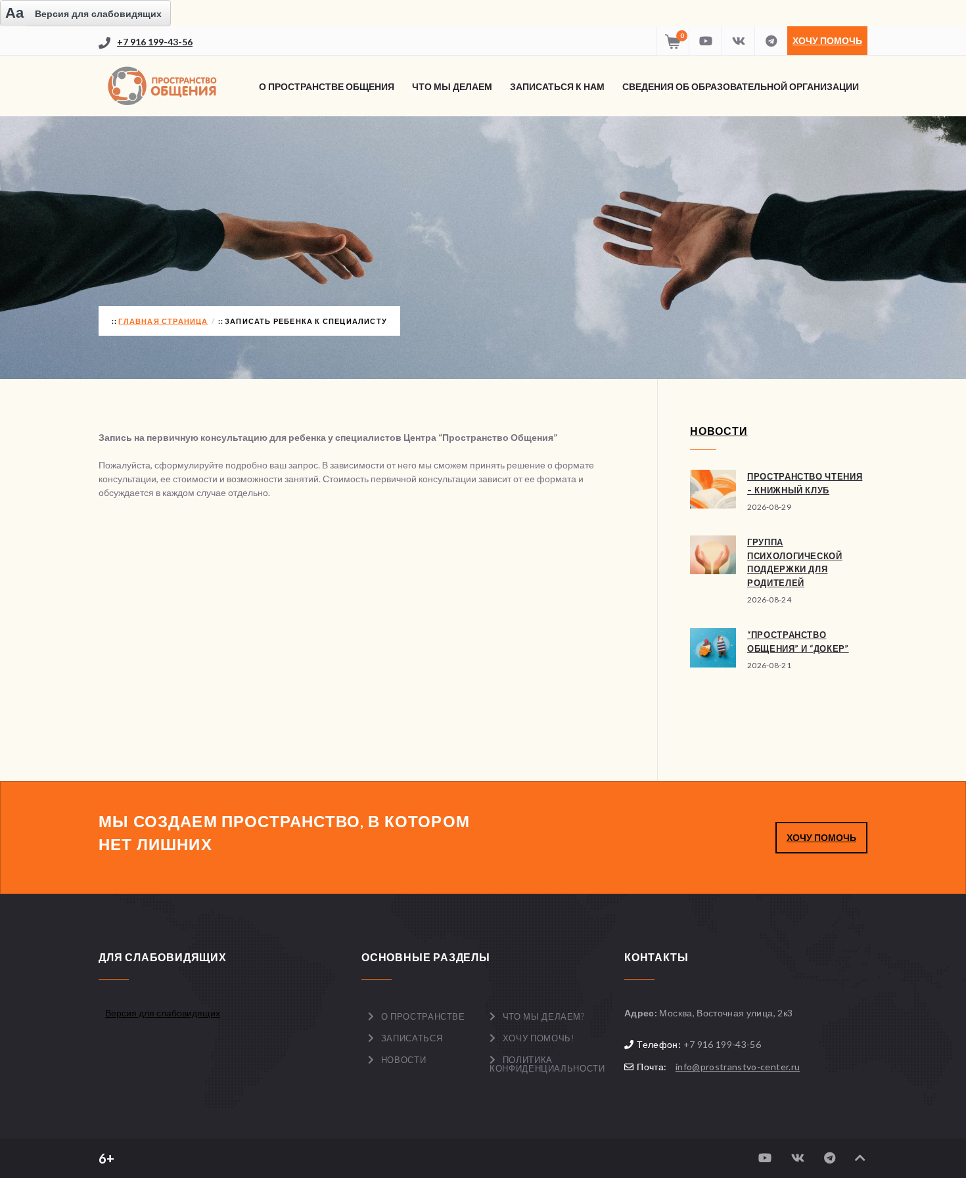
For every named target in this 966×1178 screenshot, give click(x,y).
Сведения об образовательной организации (740, 86)
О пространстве (423, 1016)
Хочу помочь (827, 40)
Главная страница (163, 321)
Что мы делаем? (544, 1016)
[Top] (860, 1157)
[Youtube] (705, 40)
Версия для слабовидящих (162, 1012)
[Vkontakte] (738, 40)
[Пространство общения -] (164, 86)
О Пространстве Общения (326, 86)
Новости (403, 1059)
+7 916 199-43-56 (155, 41)
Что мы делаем (452, 86)
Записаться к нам (557, 86)
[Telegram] (770, 40)
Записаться (412, 1038)
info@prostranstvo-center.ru (738, 1066)
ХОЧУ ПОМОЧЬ (821, 837)
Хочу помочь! (539, 1038)
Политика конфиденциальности (547, 1064)
